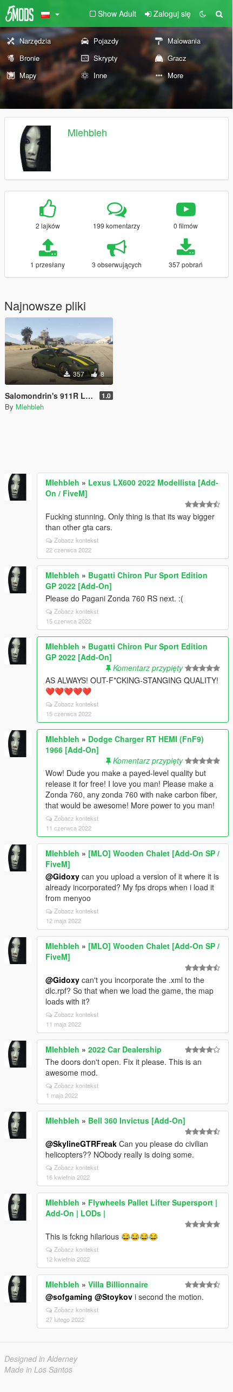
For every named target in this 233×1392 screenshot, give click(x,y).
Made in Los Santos (38, 1369)
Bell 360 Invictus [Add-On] (136, 1120)
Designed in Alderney (40, 1358)
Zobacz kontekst (76, 540)
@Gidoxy (62, 876)
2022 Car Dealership (125, 1049)
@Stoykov (113, 1296)
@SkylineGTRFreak (81, 1143)
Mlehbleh (87, 132)
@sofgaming (68, 1296)
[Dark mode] (202, 13)
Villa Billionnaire (118, 1284)
